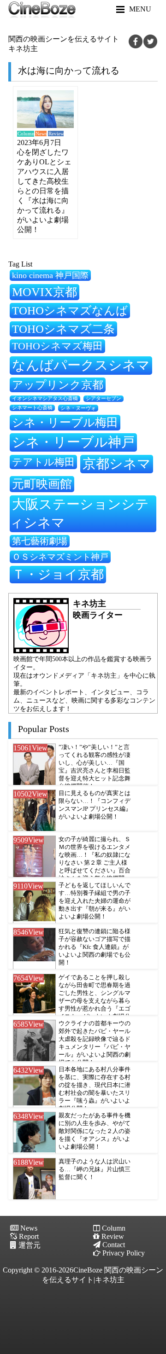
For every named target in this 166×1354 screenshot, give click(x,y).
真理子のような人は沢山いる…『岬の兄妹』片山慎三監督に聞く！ (94, 1169)
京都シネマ (117, 463)
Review (56, 133)
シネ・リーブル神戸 (73, 442)
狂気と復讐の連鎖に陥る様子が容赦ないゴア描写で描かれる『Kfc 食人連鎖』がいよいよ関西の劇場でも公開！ (94, 947)
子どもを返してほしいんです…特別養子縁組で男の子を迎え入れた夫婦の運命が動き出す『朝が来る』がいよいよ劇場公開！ (94, 901)
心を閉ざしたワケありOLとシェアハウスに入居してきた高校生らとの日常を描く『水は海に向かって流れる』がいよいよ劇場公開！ (44, 190)
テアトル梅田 (43, 462)
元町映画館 (42, 484)
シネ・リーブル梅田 (65, 422)
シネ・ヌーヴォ (78, 408)
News (41, 133)
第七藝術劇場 (39, 541)
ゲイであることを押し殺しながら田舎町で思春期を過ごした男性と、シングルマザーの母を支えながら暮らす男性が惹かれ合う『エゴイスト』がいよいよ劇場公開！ (94, 1001)
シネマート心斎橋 (32, 407)
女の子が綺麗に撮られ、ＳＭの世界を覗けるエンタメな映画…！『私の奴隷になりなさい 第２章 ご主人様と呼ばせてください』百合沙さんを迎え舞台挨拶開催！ (94, 862)
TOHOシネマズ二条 (63, 329)
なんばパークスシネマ (81, 365)
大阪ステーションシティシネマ (79, 513)
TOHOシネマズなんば (70, 310)
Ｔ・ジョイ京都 (58, 574)
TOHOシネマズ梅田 (57, 346)
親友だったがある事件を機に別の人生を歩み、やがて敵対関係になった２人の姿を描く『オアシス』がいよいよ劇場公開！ (94, 1131)
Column (26, 133)
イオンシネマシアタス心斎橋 (45, 398)
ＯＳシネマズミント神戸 (60, 557)
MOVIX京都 (44, 292)
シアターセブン (103, 398)
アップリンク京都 (57, 384)
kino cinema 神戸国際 (50, 275)
